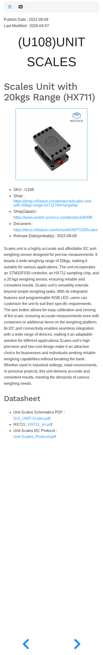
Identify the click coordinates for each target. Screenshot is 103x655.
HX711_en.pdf (40, 424)
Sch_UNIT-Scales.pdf (31, 418)
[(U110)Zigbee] (77, 643)
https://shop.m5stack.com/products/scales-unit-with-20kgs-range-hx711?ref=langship (52, 203)
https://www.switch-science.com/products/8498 (52, 217)
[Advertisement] (51, 559)
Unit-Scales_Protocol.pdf (34, 437)
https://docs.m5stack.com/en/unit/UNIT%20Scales (55, 230)
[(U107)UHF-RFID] (26, 643)
